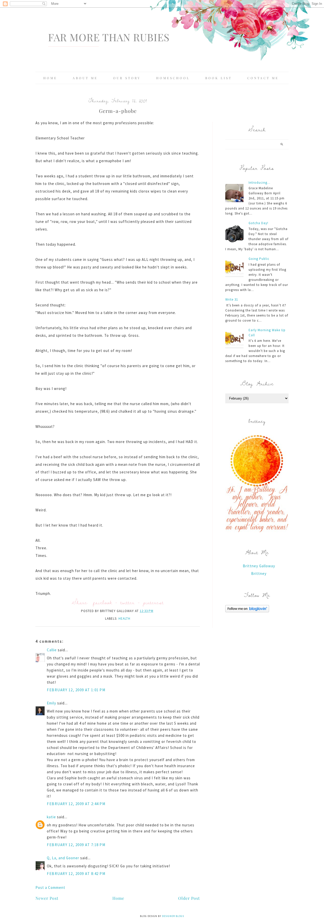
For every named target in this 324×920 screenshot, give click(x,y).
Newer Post (46, 898)
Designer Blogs (173, 916)
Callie (52, 649)
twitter (127, 602)
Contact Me (263, 78)
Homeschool (173, 78)
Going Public (259, 259)
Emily (51, 703)
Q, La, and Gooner (63, 857)
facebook (102, 602)
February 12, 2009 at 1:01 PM (76, 689)
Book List (218, 78)
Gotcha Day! (258, 223)
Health (124, 618)
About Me (85, 78)
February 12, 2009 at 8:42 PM (76, 873)
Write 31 (231, 299)
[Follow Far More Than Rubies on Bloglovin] (247, 611)
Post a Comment (50, 887)
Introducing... (259, 182)
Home (50, 78)
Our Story (127, 78)
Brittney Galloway (259, 565)
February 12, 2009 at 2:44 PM (76, 803)
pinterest (153, 602)
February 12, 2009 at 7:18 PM (76, 844)
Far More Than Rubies (109, 37)
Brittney (259, 573)
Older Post (189, 898)
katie (51, 816)
